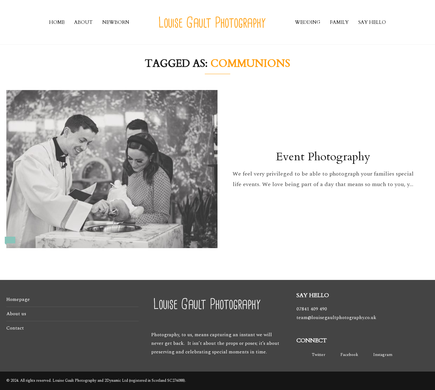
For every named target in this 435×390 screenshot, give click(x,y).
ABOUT (83, 22)
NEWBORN (115, 22)
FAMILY (339, 22)
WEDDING (307, 22)
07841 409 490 (311, 309)
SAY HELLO (372, 22)
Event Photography (323, 156)
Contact (15, 328)
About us (16, 313)
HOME (57, 22)
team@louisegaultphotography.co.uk (336, 317)
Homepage (18, 299)
